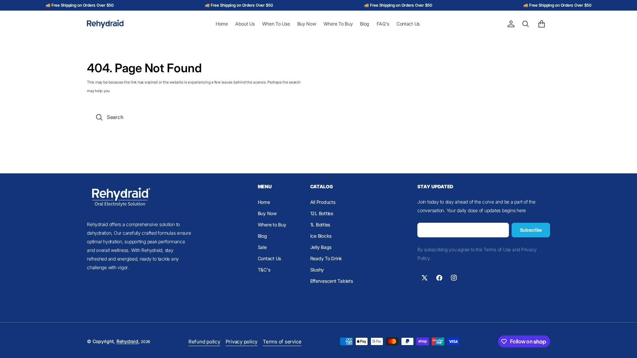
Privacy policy (242, 341)
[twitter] (424, 277)
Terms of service (282, 341)
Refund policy (204, 341)
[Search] (525, 24)
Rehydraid (127, 341)
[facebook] (439, 277)
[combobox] (318, 117)
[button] (511, 24)
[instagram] (454, 277)
